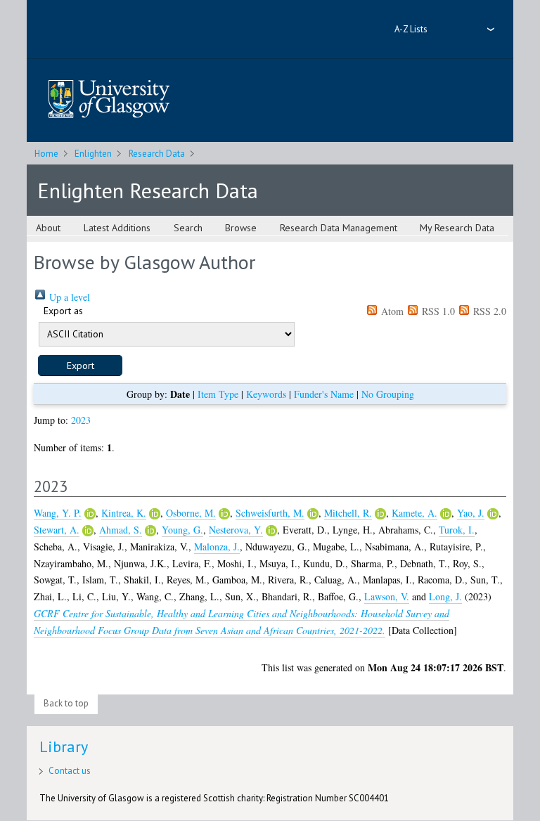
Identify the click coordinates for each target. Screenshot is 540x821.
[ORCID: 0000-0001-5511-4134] (313, 513)
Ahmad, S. (120, 529)
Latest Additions (117, 227)
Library (63, 746)
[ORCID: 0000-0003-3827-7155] (380, 513)
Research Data (157, 154)
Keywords (266, 394)
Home (46, 154)
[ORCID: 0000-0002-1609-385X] (224, 513)
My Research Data (457, 227)
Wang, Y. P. (58, 512)
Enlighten (93, 154)
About (48, 227)
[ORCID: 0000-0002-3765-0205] (90, 513)
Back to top (66, 703)
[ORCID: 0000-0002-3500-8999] (271, 530)
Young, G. (182, 529)
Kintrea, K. (123, 512)
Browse (241, 227)
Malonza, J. (217, 546)
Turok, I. (457, 529)
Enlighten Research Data (147, 190)
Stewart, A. (56, 529)
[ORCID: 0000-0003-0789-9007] (154, 513)
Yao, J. (470, 512)
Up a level (68, 297)
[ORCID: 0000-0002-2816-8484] (150, 530)
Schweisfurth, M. (270, 512)
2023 (81, 420)
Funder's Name (324, 394)
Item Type (218, 394)
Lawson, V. (386, 596)
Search (188, 227)
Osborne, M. (191, 512)
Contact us (70, 771)
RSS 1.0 (437, 311)
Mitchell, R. (348, 512)
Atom (391, 311)
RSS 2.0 (488, 311)
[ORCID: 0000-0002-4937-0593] (445, 513)
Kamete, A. (414, 512)
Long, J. (445, 596)
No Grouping (387, 394)
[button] (80, 365)
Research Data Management (338, 227)
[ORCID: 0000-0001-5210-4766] (88, 530)
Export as (63, 310)
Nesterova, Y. (236, 529)
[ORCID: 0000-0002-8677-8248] (493, 513)
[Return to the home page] (109, 100)
